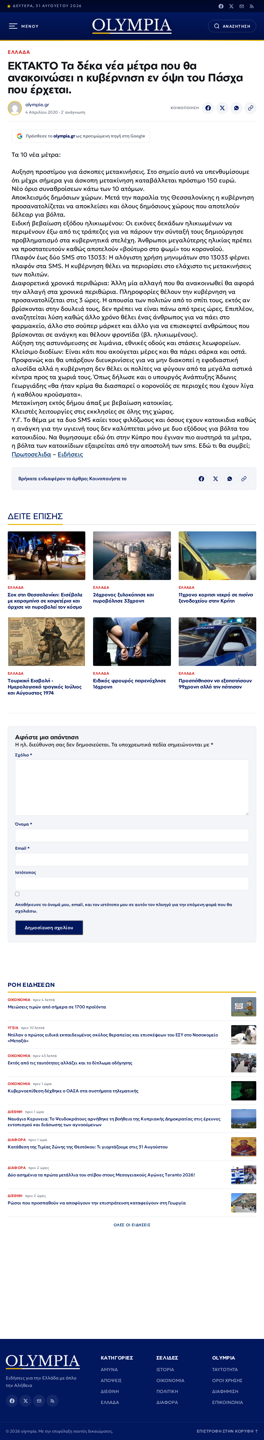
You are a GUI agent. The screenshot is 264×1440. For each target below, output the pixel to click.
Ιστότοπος (25, 872)
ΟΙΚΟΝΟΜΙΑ (170, 1380)
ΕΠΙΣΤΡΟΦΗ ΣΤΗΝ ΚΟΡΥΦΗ (228, 1431)
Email (22, 848)
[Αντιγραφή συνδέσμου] (250, 108)
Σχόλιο (23, 755)
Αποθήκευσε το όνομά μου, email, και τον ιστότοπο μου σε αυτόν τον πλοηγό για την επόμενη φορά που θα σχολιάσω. (123, 908)
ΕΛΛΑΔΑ (19, 52)
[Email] (241, 6)
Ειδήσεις (70, 454)
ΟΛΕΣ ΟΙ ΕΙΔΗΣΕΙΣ (132, 1224)
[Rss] (251, 6)
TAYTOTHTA (225, 1369)
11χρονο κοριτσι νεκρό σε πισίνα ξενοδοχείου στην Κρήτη (216, 598)
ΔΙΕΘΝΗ (110, 1391)
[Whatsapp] (236, 108)
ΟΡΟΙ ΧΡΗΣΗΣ (227, 1380)
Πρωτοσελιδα (31, 454)
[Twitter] (231, 6)
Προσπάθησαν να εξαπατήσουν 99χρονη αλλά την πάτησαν (215, 684)
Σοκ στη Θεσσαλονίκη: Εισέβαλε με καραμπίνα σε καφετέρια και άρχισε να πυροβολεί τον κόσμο (45, 601)
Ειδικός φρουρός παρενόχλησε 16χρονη (129, 684)
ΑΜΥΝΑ (109, 1369)
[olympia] (132, 26)
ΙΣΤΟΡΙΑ (165, 1369)
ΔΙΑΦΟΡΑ (167, 1402)
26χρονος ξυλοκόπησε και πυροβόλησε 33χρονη (123, 598)
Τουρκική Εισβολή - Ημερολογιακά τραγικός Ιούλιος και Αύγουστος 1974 (45, 687)
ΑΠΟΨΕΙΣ (111, 1380)
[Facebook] (220, 6)
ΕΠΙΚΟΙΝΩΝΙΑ (227, 1402)
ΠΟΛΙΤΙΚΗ (167, 1391)
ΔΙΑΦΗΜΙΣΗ (225, 1391)
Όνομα (23, 824)
